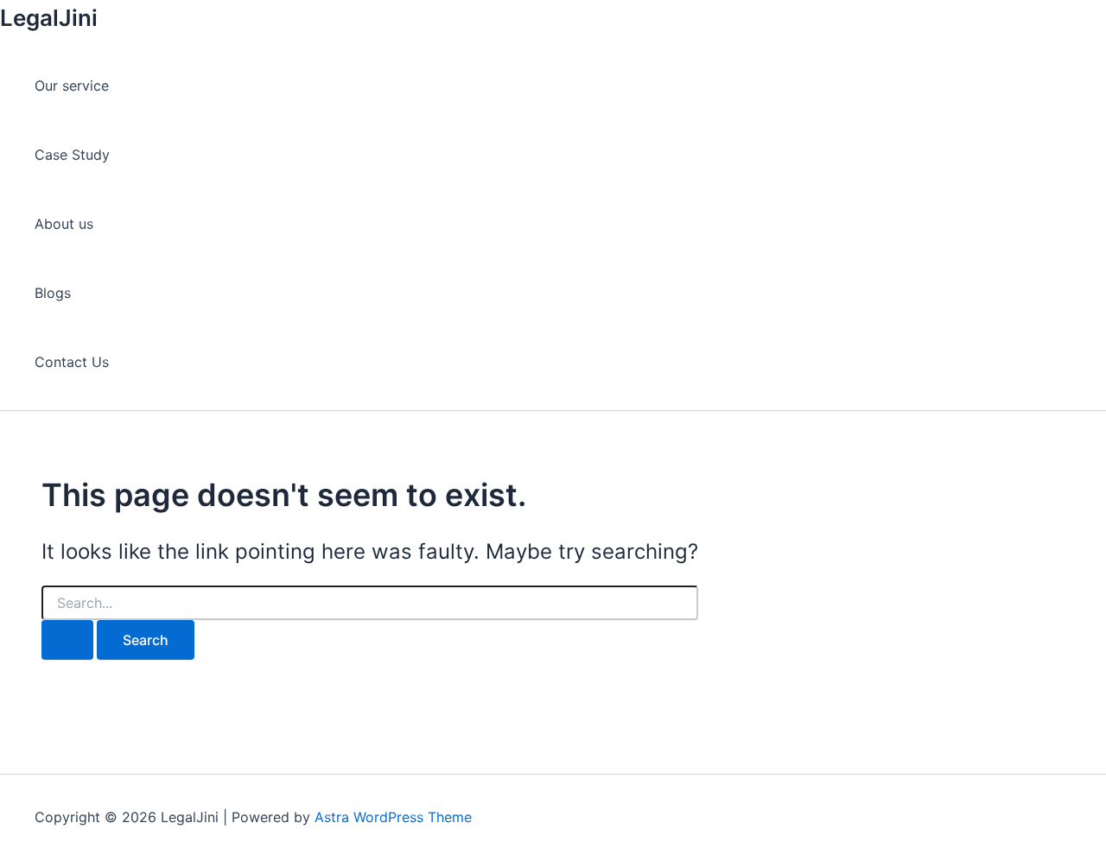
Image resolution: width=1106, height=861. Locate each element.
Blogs (53, 292)
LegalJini (49, 17)
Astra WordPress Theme (393, 817)
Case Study (72, 154)
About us (64, 223)
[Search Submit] (67, 640)
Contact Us (72, 361)
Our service (72, 85)
